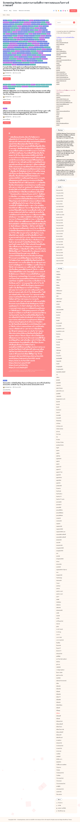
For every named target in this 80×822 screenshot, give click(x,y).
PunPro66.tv (16, 37)
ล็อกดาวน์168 (28, 53)
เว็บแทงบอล (44, 62)
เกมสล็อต (24, 60)
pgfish (34, 33)
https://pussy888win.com (62, 104)
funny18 (19, 26)
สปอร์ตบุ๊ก (40, 53)
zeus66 (8, 49)
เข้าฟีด (59, 805)
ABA (47, 20)
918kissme (43, 20)
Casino (38, 24)
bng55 (47, 22)
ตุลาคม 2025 (59, 217)
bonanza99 (6, 24)
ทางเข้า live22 (33, 49)
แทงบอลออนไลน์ (20, 64)
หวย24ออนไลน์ (6, 60)
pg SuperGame (21, 33)
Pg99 (27, 33)
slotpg (57, 63)
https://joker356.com (61, 73)
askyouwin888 (27, 22)
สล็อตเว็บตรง (6, 58)
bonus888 (12, 24)
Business (33, 24)
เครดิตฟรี (28, 60)
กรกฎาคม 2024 (59, 258)
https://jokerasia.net (61, 80)
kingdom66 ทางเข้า (60, 399)
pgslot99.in (32, 35)
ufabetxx (36, 47)
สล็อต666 (28, 84)
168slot (5, 20)
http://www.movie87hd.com (63, 100)
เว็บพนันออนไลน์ (26, 62)
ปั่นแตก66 (17, 51)
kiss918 (58, 70)
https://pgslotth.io (60, 72)
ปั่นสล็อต (12, 51)
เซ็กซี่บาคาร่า (34, 60)
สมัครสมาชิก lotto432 (61, 680)
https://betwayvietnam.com (63, 79)
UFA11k (5, 47)
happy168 (36, 26)
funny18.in (24, 26)
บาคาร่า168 (49, 49)
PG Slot (7, 33)
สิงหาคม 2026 (59, 190)
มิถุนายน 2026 (59, 195)
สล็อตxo (20, 56)
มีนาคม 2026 (59, 203)
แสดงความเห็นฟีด (62, 808)
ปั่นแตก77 (22, 51)
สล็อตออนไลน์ (35, 56)
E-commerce (43, 24)
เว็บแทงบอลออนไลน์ (7, 64)
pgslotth (43, 35)
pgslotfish (38, 35)
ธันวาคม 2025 (59, 212)
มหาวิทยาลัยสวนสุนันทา (46, 51)
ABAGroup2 (6, 22)
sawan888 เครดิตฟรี (23, 41)
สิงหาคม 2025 (59, 222)
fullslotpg (15, 26)
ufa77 (23, 47)
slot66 (57, 47)
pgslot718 (10, 35)
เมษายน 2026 (59, 201)
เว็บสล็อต (32, 62)
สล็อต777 (33, 84)
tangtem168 (24, 45)
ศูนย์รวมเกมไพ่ (35, 53)
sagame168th (6, 41)
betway (43, 22)
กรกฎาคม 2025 (59, 225)
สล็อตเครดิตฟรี (42, 56)
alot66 (16, 22)
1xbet (23, 20)
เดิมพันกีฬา (40, 60)
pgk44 (48, 33)
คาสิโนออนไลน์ (18, 49)
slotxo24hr (46, 43)
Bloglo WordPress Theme (66, 819)
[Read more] (27, 252)
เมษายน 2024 (59, 263)
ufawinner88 (47, 47)
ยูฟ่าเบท (9, 53)
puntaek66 (36, 37)
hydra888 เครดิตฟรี (14, 28)
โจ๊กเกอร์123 (33, 64)
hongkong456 (6, 28)
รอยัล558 (14, 53)
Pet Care (48, 31)
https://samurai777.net (62, 75)
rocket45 (26, 39)
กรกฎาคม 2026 (59, 193)
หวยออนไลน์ (13, 60)
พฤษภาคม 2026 (60, 198)
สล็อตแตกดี (26, 58)
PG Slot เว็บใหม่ (14, 33)
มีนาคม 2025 (59, 236)
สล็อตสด (30, 56)
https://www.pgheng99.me (63, 111)
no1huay (25, 31)
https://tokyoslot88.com (62, 77)
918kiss (58, 93)
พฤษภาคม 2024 (60, 260)
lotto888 (10, 31)
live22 (57, 114)
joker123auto (43, 28)
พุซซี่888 (38, 51)
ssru (20, 45)
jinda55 (27, 28)
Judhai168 (58, 396)
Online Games (38, 31)
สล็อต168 (13, 84)
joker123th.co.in (60, 391)
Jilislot (23, 28)
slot (26, 43)
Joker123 (37, 28)
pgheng (38, 33)
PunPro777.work (29, 37)
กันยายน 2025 (59, 220)
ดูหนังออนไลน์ (59, 118)
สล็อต (9, 84)
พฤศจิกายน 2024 (60, 247)
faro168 (49, 24)
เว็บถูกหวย (15, 62)
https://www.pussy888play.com (64, 102)
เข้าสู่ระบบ (60, 802)
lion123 (58, 404)
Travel (42, 45)
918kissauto (36, 20)
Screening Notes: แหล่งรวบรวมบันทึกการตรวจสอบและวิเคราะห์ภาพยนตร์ (36, 4)
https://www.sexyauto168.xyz (63, 60)
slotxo (41, 43)
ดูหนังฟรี (58, 119)
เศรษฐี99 (14, 64)
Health (40, 26)
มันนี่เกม (5, 53)
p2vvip (43, 31)
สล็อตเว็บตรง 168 (13, 58)
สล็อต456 (18, 84)
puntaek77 (41, 37)
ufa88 (26, 47)
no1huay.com (31, 31)
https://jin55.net (60, 44)
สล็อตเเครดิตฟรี (20, 58)
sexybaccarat (59, 106)
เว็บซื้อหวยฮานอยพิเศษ (8, 62)
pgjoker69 (44, 33)
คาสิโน (13, 49)
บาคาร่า (43, 49)
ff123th (5, 26)
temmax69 (37, 45)
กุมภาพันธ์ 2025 (60, 239)
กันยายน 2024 (59, 252)
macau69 (15, 31)
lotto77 (5, 31)
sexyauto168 (6, 43)
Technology (30, 45)
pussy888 (47, 37)
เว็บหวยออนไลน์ (38, 62)
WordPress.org (61, 811)
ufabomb (41, 47)
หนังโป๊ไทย (58, 65)
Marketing (20, 31)
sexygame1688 (13, 43)
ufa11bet (46, 45)
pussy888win (20, 39)
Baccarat (33, 22)
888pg (27, 20)
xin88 (5, 49)
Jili (19, 28)
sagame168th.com (14, 41)
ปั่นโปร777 (28, 51)
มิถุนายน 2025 (59, 228)
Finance (9, 26)
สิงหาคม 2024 (59, 255)
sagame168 (42, 39)
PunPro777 (22, 37)
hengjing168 (45, 26)
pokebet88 (48, 35)
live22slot (58, 410)
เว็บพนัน (20, 62)
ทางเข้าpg (39, 49)
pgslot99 (26, 35)
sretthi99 (5, 45)
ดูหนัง (28, 49)
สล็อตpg (16, 56)
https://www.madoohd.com (63, 95)
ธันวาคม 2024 (59, 244)
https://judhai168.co (61, 51)
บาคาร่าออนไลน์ (7, 51)
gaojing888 (30, 26)
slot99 (57, 46)
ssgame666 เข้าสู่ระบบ (13, 45)
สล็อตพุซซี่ (25, 56)
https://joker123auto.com (62, 99)
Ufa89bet (31, 47)
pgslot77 (15, 35)
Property (5, 37)
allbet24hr (12, 22)
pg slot (58, 107)
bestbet (38, 22)
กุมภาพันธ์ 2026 (60, 206)
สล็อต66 (23, 84)
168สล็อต (9, 20)
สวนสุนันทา (39, 58)
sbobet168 (40, 41)
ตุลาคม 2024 (59, 250)
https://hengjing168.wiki (62, 42)
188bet (14, 20)
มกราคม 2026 (59, 209)
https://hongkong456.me (62, 123)
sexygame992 (21, 43)
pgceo (30, 33)
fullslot (58, 113)
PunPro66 (10, 37)
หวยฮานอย (19, 60)
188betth (19, 20)
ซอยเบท (24, 49)
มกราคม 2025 (59, 241)
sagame (36, 39)
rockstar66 (31, 39)
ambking (21, 22)
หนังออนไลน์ (44, 58)
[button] (73, 10)
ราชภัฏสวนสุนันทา (20, 53)
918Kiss (31, 20)
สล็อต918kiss (6, 56)
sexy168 (45, 41)
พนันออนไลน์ (33, 51)
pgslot (5, 35)
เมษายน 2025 (59, 233)
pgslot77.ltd (20, 35)
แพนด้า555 (27, 64)
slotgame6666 (36, 43)
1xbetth (58, 67)
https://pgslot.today (61, 56)
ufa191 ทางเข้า (10, 47)
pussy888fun (6, 39)
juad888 (58, 393)
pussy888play (13, 39)
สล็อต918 (43, 84)
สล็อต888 (38, 84)
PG (4, 33)
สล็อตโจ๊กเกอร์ (32, 58)
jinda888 (32, 28)
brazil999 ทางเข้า (18, 24)
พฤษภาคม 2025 (60, 231)
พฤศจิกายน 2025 (60, 214)
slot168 (29, 43)
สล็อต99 (11, 56)
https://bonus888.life (61, 53)
